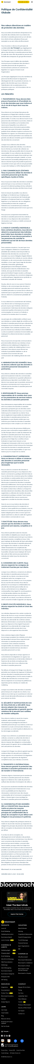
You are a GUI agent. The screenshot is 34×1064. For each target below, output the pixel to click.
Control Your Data (20, 1050)
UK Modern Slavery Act (15, 1053)
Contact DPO (12, 1050)
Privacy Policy (4, 1050)
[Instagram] (4, 1036)
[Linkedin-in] (7, 1036)
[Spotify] (9, 1036)
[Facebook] (2, 1036)
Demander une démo (23, 2)
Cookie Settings (4, 1053)
